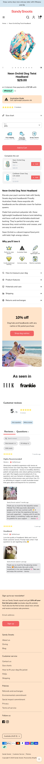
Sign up (10, 623)
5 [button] (23, 67)
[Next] (40, 67)
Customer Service (18, 754)
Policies (28, 754)
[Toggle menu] (3, 17)
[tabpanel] (22, 505)
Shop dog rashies (22, 333)
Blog (4, 648)
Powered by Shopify (30, 758)
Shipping (6, 678)
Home (4, 23)
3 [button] (18, 67)
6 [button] (26, 67)
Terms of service (9, 708)
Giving (5, 644)
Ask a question (16, 422)
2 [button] (15, 67)
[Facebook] (3, 721)
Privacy (5, 703)
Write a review (28, 422)
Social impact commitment (13, 699)
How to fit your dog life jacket (14, 670)
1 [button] (12, 67)
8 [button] (31, 67)
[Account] (33, 16)
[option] (22, 46)
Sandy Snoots (6, 754)
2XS (5, 126)
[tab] (23, 432)
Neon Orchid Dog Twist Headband (20, 23)
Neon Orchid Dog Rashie (19, 161)
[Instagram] (7, 721)
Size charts (7, 665)
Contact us (6, 661)
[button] (10, 493)
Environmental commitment (14, 695)
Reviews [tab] (9, 431)
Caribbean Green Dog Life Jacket (20, 174)
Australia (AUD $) (10, 736)
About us (6, 640)
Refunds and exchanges (12, 691)
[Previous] (3, 67)
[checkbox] (8, 448)
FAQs (4, 674)
